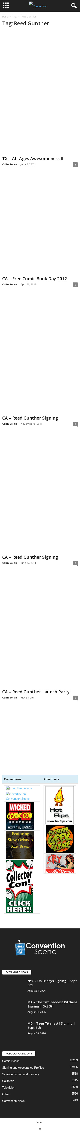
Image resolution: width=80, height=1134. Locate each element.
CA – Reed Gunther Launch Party (36, 692)
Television (8, 1087)
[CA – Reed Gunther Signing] (40, 354)
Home (5, 16)
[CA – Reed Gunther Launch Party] (40, 631)
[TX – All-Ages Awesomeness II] (40, 92)
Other (5, 1094)
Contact (40, 1122)
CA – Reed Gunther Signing (30, 418)
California (8, 1081)
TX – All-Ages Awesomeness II (32, 158)
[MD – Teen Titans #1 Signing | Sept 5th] (13, 1044)
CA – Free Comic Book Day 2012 (34, 279)
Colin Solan (9, 164)
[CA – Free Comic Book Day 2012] (40, 225)
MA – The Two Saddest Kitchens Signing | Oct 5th (52, 1004)
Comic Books (11, 1061)
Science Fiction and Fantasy (20, 1074)
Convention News (13, 1101)
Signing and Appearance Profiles (23, 1067)
